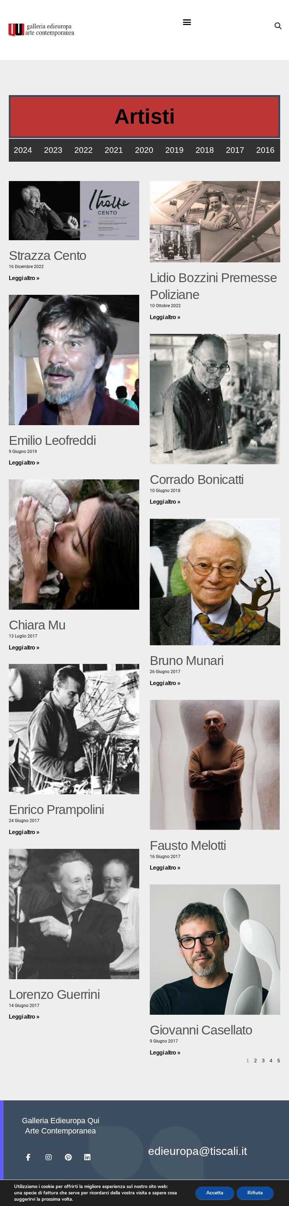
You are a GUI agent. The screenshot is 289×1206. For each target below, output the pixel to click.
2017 (235, 150)
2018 (205, 150)
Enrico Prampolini (56, 809)
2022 (83, 150)
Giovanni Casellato (201, 1030)
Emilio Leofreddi (52, 440)
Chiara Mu (37, 625)
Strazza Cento (47, 255)
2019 (174, 150)
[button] (187, 22)
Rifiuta (255, 1192)
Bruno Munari (186, 660)
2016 (265, 150)
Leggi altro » (24, 278)
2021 (114, 150)
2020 (144, 150)
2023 (53, 150)
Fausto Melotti (188, 845)
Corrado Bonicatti (197, 479)
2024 (23, 150)
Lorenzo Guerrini (54, 994)
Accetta (214, 1192)
